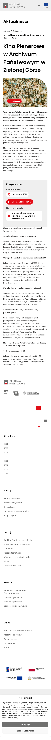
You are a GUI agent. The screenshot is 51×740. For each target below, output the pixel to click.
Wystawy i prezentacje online (17, 557)
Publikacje (8, 548)
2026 (6, 444)
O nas (7, 622)
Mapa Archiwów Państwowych (18, 630)
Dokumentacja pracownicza (17, 511)
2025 (6, 448)
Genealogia (9, 507)
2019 (6, 473)
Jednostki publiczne (13, 601)
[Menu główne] (38, 4)
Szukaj (7, 490)
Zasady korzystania (13, 502)
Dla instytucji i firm (12, 565)
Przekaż (8, 582)
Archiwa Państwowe (13, 634)
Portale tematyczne (13, 553)
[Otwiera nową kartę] (6, 392)
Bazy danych (10, 515)
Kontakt (7, 647)
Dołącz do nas (10, 639)
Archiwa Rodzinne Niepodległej (18, 540)
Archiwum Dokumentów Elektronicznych (15, 592)
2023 (6, 456)
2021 (6, 465)
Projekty (8, 561)
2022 (6, 461)
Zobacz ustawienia (25, 731)
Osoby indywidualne (13, 597)
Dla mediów (9, 643)
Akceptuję (25, 724)
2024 (6, 452)
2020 (6, 469)
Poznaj (7, 532)
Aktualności (10, 436)
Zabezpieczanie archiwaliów (17, 544)
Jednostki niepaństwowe (15, 606)
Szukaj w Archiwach (13, 498)
